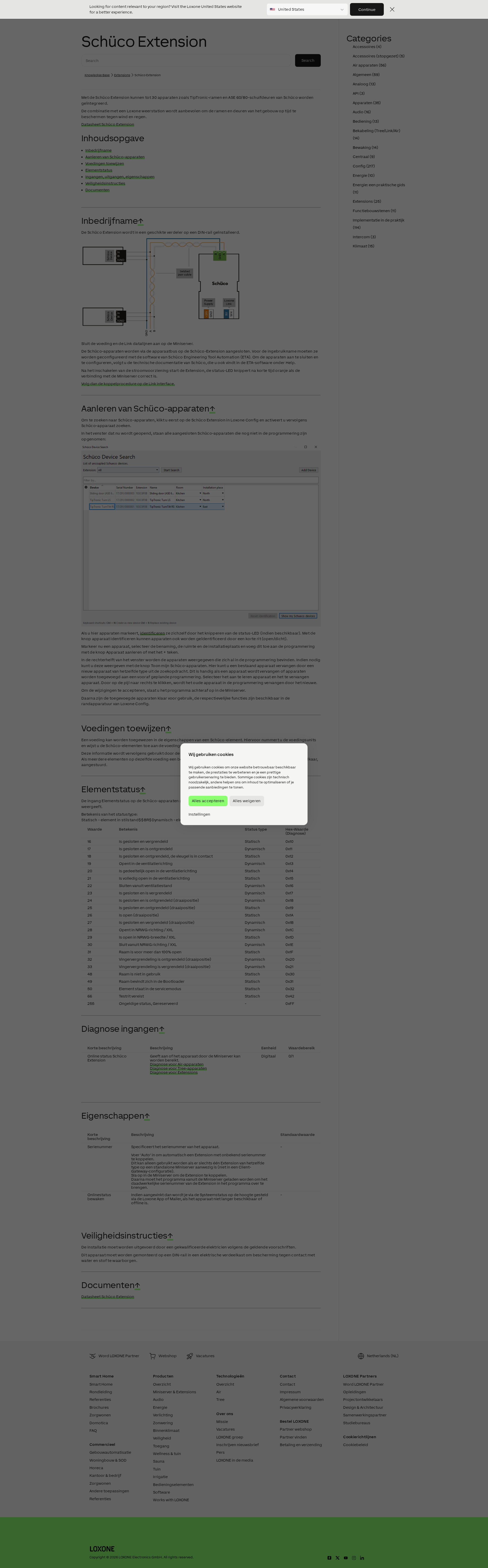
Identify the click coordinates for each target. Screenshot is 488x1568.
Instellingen (199, 814)
